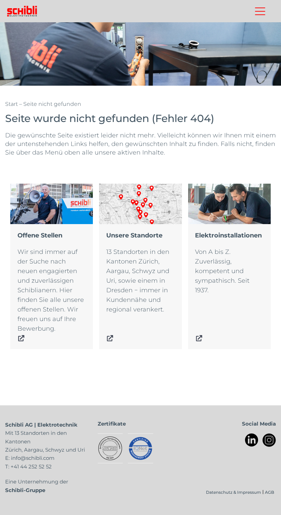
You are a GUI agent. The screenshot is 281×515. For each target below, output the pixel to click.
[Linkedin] (251, 440)
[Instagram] (269, 440)
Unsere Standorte (126, 188)
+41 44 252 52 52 (31, 466)
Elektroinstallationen (220, 188)
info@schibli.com (32, 457)
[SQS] (110, 448)
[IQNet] (140, 448)
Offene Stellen (32, 188)
